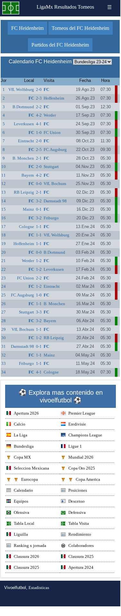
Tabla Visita (78, 523)
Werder (50, 115)
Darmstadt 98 (55, 200)
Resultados (65, 7)
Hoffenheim (54, 98)
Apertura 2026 (26, 413)
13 (3, 192)
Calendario (23, 490)
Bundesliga (24, 446)
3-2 (39, 200)
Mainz (28, 209)
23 (3, 278)
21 (3, 260)
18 (3, 235)
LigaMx (45, 7)
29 (3, 329)
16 (3, 218)
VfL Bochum (55, 183)
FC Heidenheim (27, 28)
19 (3, 243)
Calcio (19, 424)
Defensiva (77, 512)
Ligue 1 (75, 446)
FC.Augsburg (55, 149)
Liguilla (21, 534)
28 (3, 320)
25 (3, 295)
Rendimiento (79, 534)
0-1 (39, 209)
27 (3, 312)
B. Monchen (23, 158)
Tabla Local (24, 523)
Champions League (85, 435)
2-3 (39, 98)
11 (3, 175)
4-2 (39, 115)
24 (3, 286)
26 (3, 303)
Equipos (21, 501)
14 (3, 200)
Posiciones (77, 490)
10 (3, 166)
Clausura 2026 (26, 556)
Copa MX (22, 457)
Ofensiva (21, 512)
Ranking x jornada (30, 545)
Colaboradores (81, 545)
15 (3, 209)
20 (3, 252)
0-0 (39, 183)
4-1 (39, 123)
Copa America (88, 479)
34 (3, 372)
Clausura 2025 (81, 556)
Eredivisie (77, 424)
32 (3, 355)
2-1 (39, 158)
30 (3, 337)
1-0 (39, 132)
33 (3, 363)
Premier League (81, 413)
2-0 (39, 89)
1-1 (39, 226)
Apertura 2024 (80, 567)
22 (3, 269)
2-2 (39, 106)
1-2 (39, 260)
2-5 (39, 149)
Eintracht (26, 140)
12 (3, 183)
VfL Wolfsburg (21, 89)
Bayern (28, 175)
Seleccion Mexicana (31, 468)
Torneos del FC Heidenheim (80, 28)
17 (3, 226)
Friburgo (51, 218)
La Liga (20, 435)
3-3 (39, 312)
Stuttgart (51, 166)
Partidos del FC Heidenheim (60, 45)
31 (3, 346)
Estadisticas (39, 587)
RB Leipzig (24, 192)
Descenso (76, 501)
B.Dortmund (23, 106)
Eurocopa (29, 479)
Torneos (86, 7)
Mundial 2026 (80, 457)
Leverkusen (24, 123)
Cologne (26, 226)
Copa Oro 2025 (81, 468)
